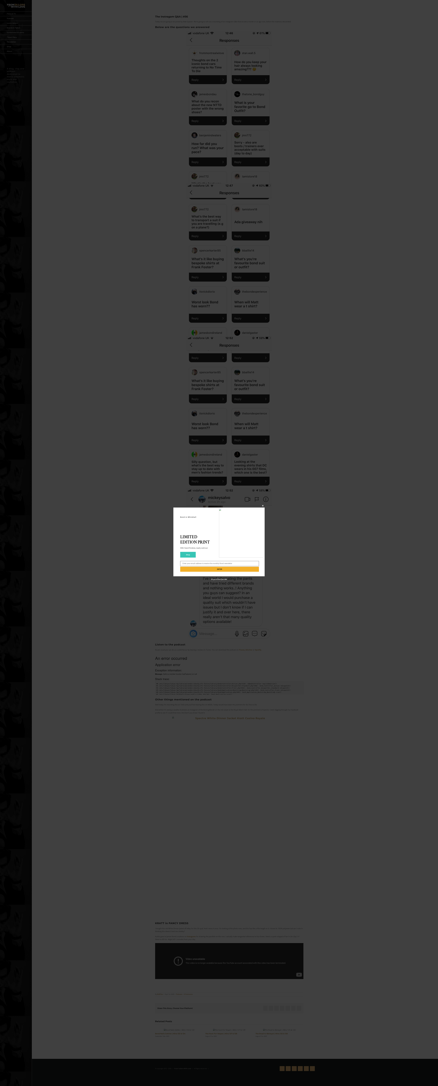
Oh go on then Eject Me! (219, 579)
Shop (188, 555)
